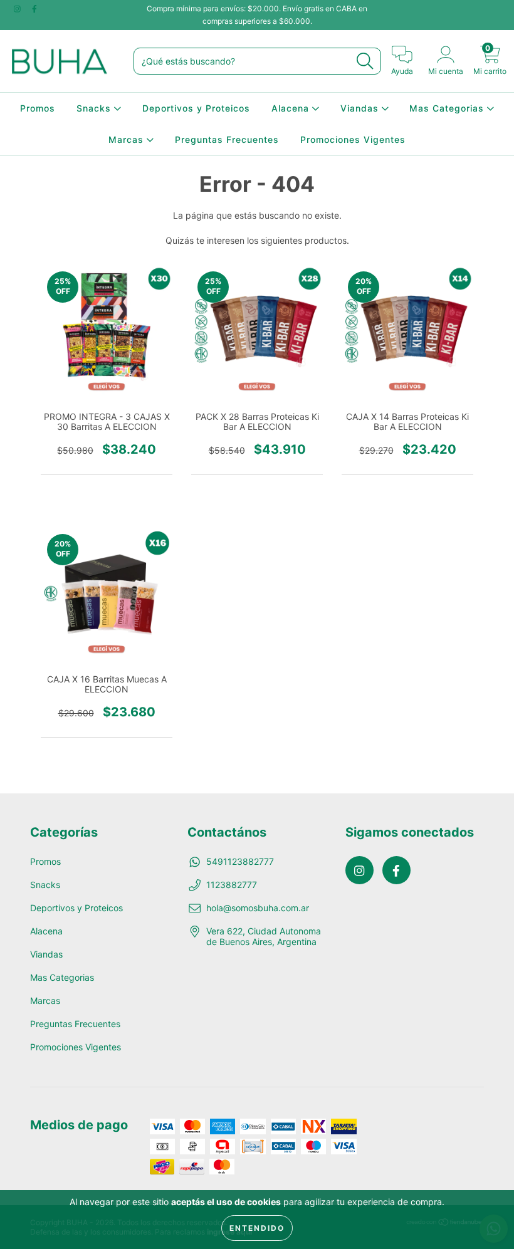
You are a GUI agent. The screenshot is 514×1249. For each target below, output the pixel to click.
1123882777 (231, 884)
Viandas (361, 108)
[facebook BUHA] (34, 8)
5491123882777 (240, 861)
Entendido (257, 1228)
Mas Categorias (448, 108)
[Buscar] (364, 61)
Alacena (291, 108)
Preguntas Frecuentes (227, 139)
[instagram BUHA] (18, 8)
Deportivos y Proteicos (196, 108)
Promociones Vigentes (353, 139)
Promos (37, 108)
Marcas (127, 139)
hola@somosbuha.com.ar (257, 907)
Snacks (95, 108)
